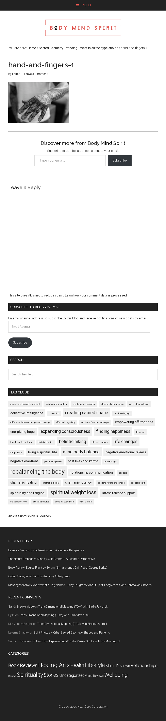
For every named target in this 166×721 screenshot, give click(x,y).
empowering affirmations (134, 422)
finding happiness (113, 431)
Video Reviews (94, 676)
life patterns (16, 452)
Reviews (12, 676)
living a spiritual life (42, 452)
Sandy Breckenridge (21, 606)
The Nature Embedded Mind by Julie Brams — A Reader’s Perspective (51, 558)
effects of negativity (65, 422)
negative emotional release (125, 452)
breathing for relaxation (84, 404)
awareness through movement (25, 404)
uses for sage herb (64, 501)
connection (54, 413)
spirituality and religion (27, 493)
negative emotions (24, 461)
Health (77, 665)
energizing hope (22, 432)
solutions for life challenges (111, 483)
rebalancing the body (37, 471)
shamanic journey (78, 482)
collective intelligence (26, 413)
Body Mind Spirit (83, 28)
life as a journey (100, 442)
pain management (53, 461)
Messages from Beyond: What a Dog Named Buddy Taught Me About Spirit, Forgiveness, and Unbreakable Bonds (80, 585)
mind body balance (81, 451)
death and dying (122, 413)
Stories (51, 675)
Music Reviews (117, 666)
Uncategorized (71, 675)
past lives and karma (83, 461)
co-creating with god (139, 404)
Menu (86, 5)
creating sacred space (86, 412)
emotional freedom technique (95, 422)
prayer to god (110, 461)
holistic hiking (72, 441)
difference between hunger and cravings (30, 422)
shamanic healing (23, 482)
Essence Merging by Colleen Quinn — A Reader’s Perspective (46, 550)
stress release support (118, 493)
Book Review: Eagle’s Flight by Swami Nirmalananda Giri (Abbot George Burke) (57, 567)
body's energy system (56, 404)
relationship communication (91, 472)
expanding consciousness (65, 431)
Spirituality (30, 674)
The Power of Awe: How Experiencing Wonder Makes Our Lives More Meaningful (69, 641)
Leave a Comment (36, 73)
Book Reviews (22, 665)
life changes (125, 441)
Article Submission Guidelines (29, 516)
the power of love (18, 501)
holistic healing (45, 442)
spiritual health (138, 483)
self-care (123, 473)
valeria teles (86, 501)
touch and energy (41, 501)
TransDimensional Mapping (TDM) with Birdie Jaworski (73, 606)
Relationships (144, 665)
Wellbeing (116, 674)
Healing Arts (54, 665)
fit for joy (140, 432)
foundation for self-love (21, 442)
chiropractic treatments (112, 404)
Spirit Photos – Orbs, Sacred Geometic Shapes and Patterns (72, 632)
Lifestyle (95, 665)
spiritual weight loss (73, 492)
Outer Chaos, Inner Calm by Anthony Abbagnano (39, 576)
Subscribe (120, 160)
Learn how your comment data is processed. (96, 295)
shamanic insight (51, 483)
